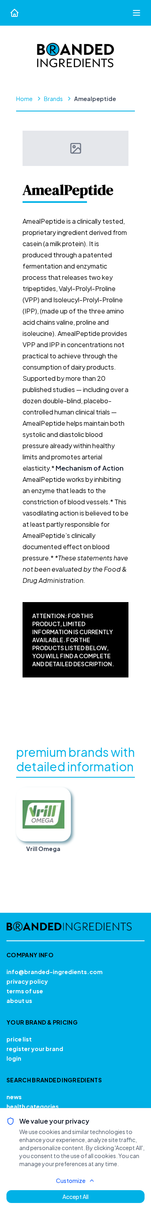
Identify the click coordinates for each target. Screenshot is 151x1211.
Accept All (75, 1196)
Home (24, 98)
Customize (70, 1180)
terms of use (24, 991)
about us (19, 1000)
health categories (32, 1106)
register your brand (34, 1048)
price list (19, 1039)
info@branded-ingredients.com (54, 971)
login (13, 1058)
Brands (53, 98)
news (14, 1096)
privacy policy (27, 981)
